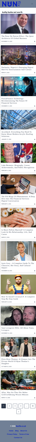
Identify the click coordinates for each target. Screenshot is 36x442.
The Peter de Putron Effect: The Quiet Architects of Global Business (17, 37)
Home (11, 431)
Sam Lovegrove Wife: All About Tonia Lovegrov (17, 329)
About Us (23, 431)
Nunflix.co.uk (21, 426)
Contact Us (18, 437)
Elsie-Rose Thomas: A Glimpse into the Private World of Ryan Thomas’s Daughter (18, 361)
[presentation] (18, 24)
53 (33, 406)
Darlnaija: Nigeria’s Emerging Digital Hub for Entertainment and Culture (17, 68)
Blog (16, 431)
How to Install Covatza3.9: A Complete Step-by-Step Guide (18, 298)
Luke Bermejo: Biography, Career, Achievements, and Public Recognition (17, 166)
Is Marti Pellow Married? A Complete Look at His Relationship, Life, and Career (17, 232)
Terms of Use (24, 434)
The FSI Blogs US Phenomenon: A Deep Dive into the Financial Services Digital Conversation (18, 198)
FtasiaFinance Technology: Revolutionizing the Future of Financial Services (14, 101)
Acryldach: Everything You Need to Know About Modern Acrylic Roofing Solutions (17, 134)
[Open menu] (32, 3)
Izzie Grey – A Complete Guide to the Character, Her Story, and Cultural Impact (17, 265)
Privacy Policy (12, 434)
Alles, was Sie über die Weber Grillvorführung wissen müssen (14, 393)
